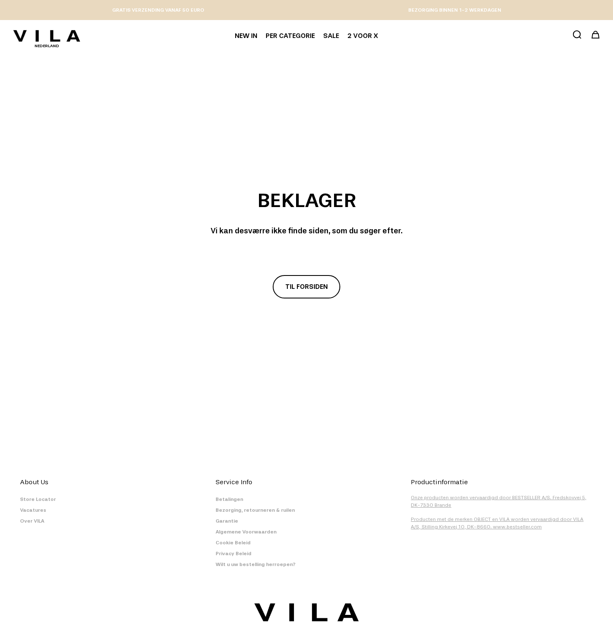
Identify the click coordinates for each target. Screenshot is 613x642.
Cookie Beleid (233, 543)
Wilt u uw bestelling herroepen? (256, 564)
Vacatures (33, 510)
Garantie (227, 521)
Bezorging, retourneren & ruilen (255, 510)
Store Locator (38, 499)
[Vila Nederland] (46, 36)
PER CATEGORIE (290, 36)
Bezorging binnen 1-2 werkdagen (454, 10)
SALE (331, 36)
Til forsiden (306, 287)
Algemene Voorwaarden (246, 532)
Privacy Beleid (233, 553)
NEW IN (246, 36)
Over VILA (32, 521)
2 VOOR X (362, 36)
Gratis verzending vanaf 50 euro (158, 10)
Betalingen (229, 499)
